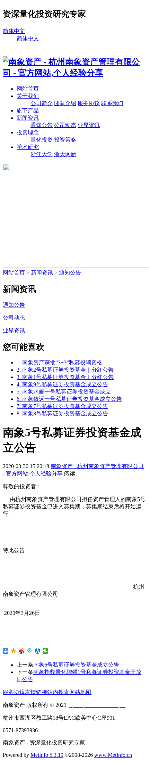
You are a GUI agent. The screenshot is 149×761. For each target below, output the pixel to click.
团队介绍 (65, 103)
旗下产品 (28, 110)
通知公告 (41, 125)
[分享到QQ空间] (14, 651)
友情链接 (36, 692)
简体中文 (14, 31)
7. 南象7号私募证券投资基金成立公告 (62, 406)
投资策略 (65, 140)
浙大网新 (65, 154)
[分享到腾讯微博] (30, 651)
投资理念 (28, 132)
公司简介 (41, 103)
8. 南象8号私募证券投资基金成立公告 (62, 413)
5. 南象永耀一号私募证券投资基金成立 (64, 392)
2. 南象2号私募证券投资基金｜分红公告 (65, 370)
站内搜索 (58, 692)
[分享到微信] (46, 651)
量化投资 (41, 140)
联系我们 (112, 103)
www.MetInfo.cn (113, 755)
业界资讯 (89, 125)
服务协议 (89, 103)
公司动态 (65, 125)
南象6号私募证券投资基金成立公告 (76, 665)
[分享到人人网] (38, 651)
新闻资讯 (28, 118)
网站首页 (28, 89)
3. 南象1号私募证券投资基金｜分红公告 (65, 377)
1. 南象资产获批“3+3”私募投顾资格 (59, 362)
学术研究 (28, 147)
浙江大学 (41, 154)
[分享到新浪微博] (22, 651)
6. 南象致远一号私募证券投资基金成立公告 (69, 399)
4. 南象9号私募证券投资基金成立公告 (62, 384)
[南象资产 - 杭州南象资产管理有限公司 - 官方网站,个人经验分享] (74, 72)
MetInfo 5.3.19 (46, 755)
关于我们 (28, 96)
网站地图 (80, 692)
